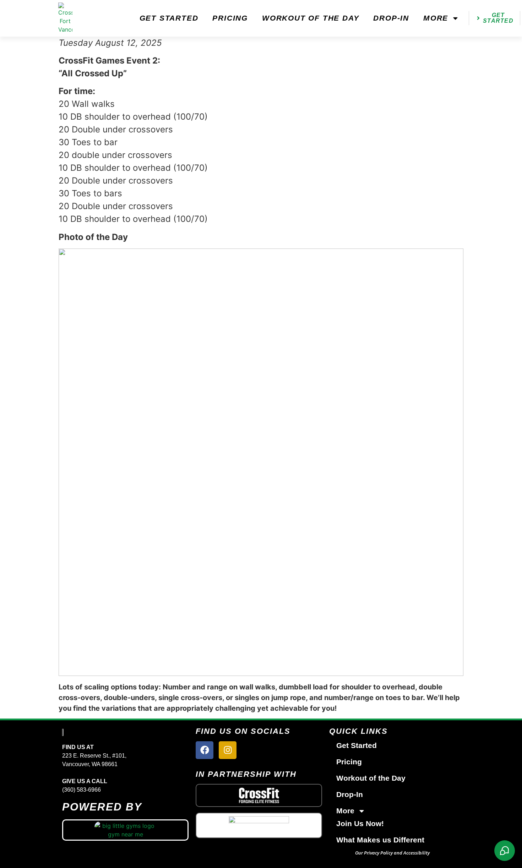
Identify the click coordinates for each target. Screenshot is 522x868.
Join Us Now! (360, 823)
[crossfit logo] (259, 795)
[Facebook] (204, 750)
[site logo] (65, 731)
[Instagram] (227, 750)
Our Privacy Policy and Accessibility (392, 853)
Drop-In (391, 18)
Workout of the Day (310, 18)
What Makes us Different (380, 840)
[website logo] (65, 18)
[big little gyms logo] (125, 830)
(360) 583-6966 (81, 790)
